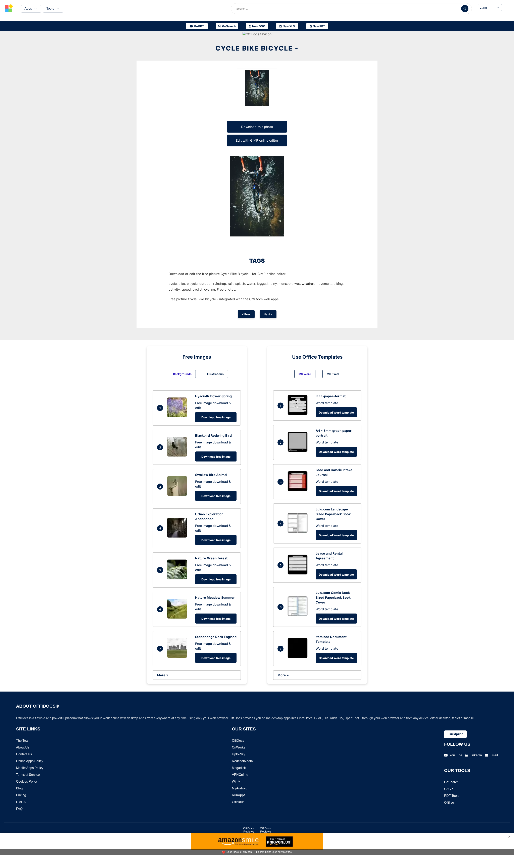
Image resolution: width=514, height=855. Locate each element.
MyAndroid (239, 788)
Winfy (236, 781)
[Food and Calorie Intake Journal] (299, 490)
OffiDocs (238, 740)
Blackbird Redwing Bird (213, 435)
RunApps (238, 795)
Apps (28, 8)
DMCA (21, 802)
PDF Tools (451, 795)
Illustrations (215, 374)
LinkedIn (476, 755)
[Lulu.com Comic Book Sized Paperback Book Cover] (299, 615)
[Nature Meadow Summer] (178, 618)
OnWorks (238, 747)
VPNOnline (240, 774)
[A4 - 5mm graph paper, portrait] (299, 451)
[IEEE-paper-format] (299, 414)
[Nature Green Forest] (178, 578)
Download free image (215, 417)
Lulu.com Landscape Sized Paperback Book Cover (333, 514)
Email (494, 755)
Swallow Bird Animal (211, 475)
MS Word (305, 374)
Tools (50, 8)
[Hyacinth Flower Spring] (178, 416)
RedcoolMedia (242, 761)
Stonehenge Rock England (216, 637)
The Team (23, 740)
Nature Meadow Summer (215, 597)
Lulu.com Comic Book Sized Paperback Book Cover (333, 597)
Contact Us (24, 754)
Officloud (238, 802)
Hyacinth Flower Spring (213, 396)
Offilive (449, 802)
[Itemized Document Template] (299, 657)
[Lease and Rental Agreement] (299, 573)
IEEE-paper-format (331, 396)
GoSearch (451, 782)
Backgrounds (182, 374)
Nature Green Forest (211, 558)
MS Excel (333, 374)
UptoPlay (238, 754)
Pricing (21, 795)
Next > (268, 314)
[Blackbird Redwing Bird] (178, 455)
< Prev (246, 314)
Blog (19, 788)
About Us (22, 747)
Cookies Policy (27, 781)
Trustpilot (455, 734)
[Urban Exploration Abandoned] (178, 537)
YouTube (455, 755)
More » (162, 675)
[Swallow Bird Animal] (178, 495)
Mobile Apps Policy (29, 768)
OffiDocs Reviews (248, 830)
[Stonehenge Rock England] (178, 657)
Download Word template (336, 412)
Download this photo (257, 127)
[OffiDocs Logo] (9, 8)
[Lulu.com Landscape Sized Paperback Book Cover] (299, 532)
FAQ (19, 808)
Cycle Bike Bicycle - (257, 48)
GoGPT (449, 789)
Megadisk (239, 768)
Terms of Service (28, 774)
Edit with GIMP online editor (257, 140)
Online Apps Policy (29, 761)
